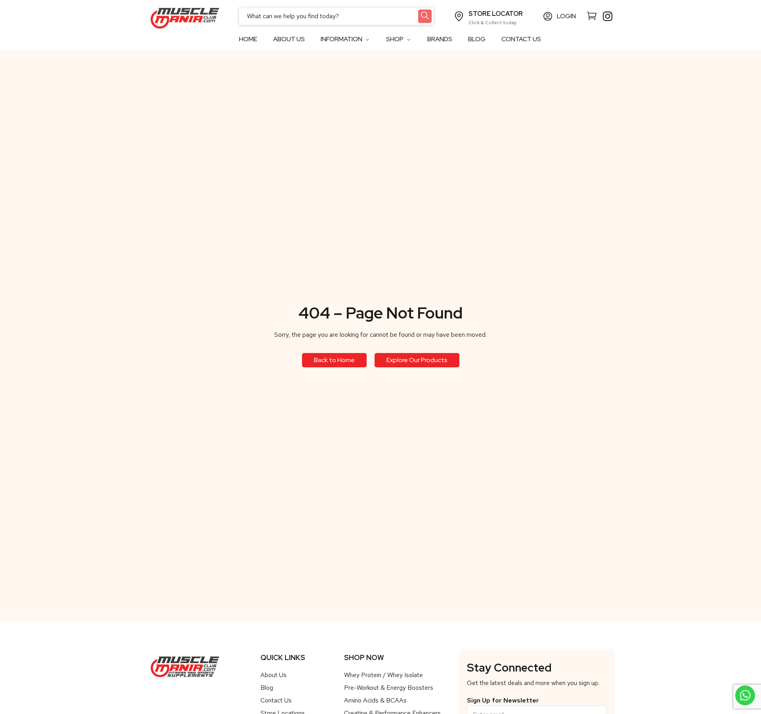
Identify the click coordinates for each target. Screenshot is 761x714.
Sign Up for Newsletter (503, 700)
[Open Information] (367, 39)
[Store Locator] (459, 16)
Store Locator (495, 14)
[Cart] (592, 15)
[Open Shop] (408, 39)
